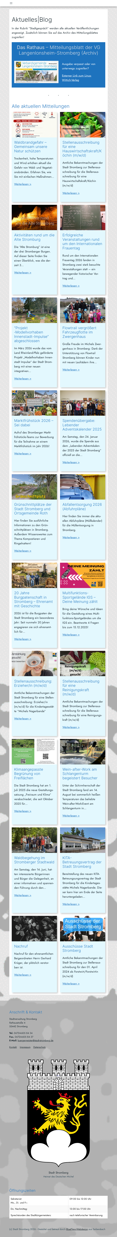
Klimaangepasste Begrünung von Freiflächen (28, 773)
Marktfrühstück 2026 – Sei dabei (33, 423)
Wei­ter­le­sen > (22, 184)
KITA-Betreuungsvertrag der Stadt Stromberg (82, 862)
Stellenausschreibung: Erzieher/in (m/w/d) (33, 683)
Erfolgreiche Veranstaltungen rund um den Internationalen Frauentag (82, 241)
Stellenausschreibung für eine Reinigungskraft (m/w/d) (80, 687)
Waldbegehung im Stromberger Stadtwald (34, 860)
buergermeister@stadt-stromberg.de (35, 1040)
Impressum (25, 1047)
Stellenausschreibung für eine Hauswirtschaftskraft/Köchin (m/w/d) (82, 149)
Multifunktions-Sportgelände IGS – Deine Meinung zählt (80, 597)
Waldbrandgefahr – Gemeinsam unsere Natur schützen (30, 146)
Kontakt (13, 1047)
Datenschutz (39, 1047)
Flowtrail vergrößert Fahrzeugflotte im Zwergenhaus (79, 332)
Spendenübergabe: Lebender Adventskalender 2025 (82, 425)
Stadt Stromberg (58, 1173)
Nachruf (21, 946)
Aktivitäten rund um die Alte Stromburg (34, 237)
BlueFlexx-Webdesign (77, 1229)
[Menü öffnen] (11, 3)
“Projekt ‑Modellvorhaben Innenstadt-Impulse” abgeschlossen (31, 334)
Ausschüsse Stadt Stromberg (77, 948)
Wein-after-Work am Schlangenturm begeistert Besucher (80, 773)
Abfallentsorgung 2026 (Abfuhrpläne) (82, 506)
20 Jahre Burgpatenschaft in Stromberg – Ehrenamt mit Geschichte (33, 599)
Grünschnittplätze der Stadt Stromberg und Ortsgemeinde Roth (33, 508)
